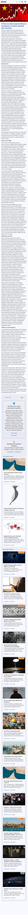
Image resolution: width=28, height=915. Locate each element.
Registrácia (14, 435)
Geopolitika (8, 397)
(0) (23, 397)
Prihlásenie (14, 433)
